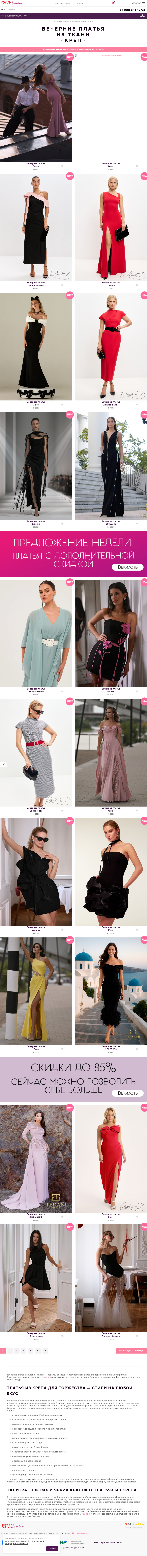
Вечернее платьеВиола (36, 165)
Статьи (4, 1533)
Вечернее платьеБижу (111, 1215)
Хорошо (52, 1548)
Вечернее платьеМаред (111, 690)
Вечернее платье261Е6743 (111, 522)
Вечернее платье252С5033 (111, 1048)
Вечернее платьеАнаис (111, 165)
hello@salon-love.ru (108, 1542)
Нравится (62, 166)
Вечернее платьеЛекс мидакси (111, 403)
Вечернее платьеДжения (36, 522)
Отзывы (13, 1533)
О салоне (23, 1533)
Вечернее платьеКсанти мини (36, 1335)
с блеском (86, 1513)
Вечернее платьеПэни (36, 1048)
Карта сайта (55, 1533)
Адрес (68, 1533)
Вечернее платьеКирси (111, 809)
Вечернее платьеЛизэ (36, 403)
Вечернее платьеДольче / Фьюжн (111, 1335)
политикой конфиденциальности (25, 1542)
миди (47, 1377)
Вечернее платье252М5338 (36, 1215)
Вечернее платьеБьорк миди (36, 809)
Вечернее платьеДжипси (111, 284)
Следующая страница (130, 1351)
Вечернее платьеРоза (111, 929)
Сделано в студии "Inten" (73, 1547)
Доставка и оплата (38, 1533)
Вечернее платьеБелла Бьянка (36, 284)
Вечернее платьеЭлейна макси (36, 690)
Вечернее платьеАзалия (36, 929)
